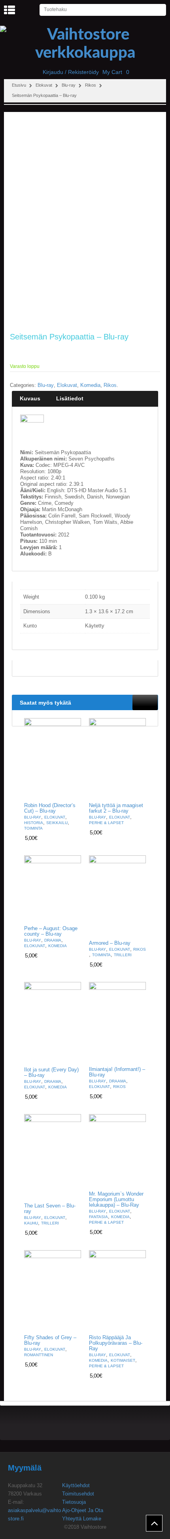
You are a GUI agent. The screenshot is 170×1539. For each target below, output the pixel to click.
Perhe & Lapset (106, 823)
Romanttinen (38, 1355)
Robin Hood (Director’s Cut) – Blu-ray (50, 808)
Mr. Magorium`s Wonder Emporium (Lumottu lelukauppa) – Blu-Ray (116, 1199)
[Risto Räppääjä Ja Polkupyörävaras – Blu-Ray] (117, 1290)
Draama (52, 940)
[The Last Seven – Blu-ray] (52, 1156)
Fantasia (98, 1217)
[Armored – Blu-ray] (117, 895)
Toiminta (33, 828)
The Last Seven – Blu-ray (50, 1208)
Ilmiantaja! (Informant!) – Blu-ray (117, 1072)
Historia (33, 823)
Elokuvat (44, 85)
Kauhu (31, 1223)
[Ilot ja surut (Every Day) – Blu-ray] (52, 1022)
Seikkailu (57, 823)
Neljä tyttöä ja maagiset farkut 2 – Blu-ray (116, 808)
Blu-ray (69, 85)
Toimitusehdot (78, 1494)
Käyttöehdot (76, 1485)
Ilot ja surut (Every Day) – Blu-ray (51, 1072)
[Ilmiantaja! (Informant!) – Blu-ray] (117, 1022)
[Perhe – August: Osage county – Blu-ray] (52, 888)
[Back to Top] (154, 1523)
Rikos (90, 85)
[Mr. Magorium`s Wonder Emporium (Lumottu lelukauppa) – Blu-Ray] (117, 1150)
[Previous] (139, 702)
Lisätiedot (69, 398)
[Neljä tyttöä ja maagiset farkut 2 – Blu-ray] (117, 758)
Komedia (90, 385)
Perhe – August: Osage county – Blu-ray (50, 931)
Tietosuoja (74, 1502)
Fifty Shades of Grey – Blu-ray (50, 1340)
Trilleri (123, 955)
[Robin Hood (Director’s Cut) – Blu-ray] (52, 758)
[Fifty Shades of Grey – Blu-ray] (52, 1290)
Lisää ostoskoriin (70, 792)
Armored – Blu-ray (109, 943)
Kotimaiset (123, 1360)
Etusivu (19, 85)
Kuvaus (30, 398)
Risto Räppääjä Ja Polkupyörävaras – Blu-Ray (115, 1343)
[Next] (152, 702)
